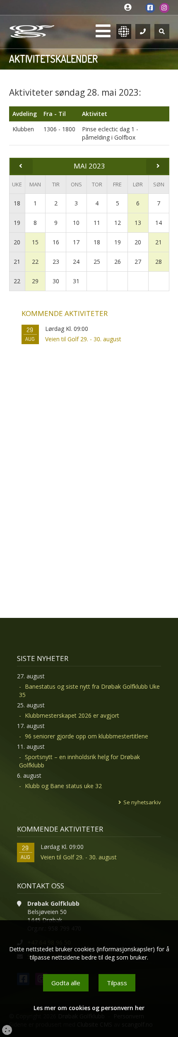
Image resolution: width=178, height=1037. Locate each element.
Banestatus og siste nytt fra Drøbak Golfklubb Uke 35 (89, 690)
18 (17, 203)
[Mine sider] (129, 7)
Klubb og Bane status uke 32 (63, 786)
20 (17, 242)
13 (138, 223)
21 (158, 242)
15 (35, 242)
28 (158, 261)
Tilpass (117, 983)
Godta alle (65, 983)
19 (17, 223)
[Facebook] (150, 8)
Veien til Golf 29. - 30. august (83, 339)
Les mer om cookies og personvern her (89, 1008)
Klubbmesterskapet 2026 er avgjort (72, 715)
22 (35, 261)
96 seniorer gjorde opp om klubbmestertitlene (86, 736)
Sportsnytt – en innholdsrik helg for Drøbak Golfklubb (79, 761)
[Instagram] (164, 8)
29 (35, 281)
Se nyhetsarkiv (142, 802)
